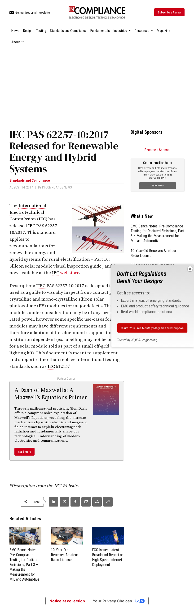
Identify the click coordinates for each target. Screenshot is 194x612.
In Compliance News (57, 187)
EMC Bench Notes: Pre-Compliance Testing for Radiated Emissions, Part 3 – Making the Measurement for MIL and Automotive (24, 565)
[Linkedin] (53, 502)
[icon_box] (30, 12)
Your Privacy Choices (112, 601)
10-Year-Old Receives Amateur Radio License (64, 555)
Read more (24, 451)
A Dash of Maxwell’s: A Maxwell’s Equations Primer (50, 394)
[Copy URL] (108, 502)
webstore (69, 273)
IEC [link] (42, 219)
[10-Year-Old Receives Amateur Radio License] (67, 536)
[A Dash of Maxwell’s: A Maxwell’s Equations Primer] (106, 399)
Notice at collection (67, 601)
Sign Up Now (158, 185)
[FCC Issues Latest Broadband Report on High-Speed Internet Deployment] (108, 536)
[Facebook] (75, 502)
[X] (64, 502)
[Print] (97, 502)
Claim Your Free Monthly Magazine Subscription (152, 328)
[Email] (86, 502)
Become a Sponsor (158, 150)
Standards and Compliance (29, 180)
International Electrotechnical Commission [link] (27, 212)
